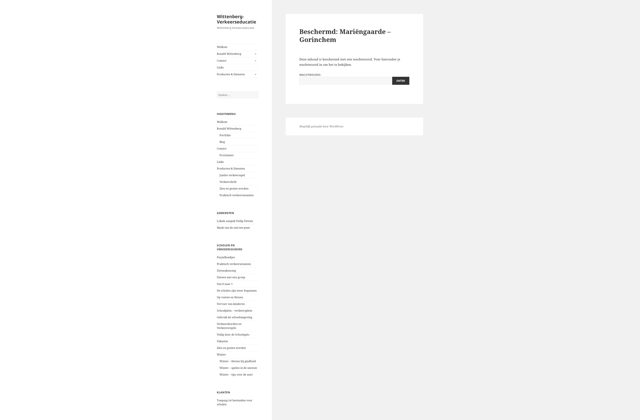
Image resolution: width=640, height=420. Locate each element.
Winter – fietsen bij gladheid (238, 361)
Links (220, 67)
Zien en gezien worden (234, 188)
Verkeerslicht (228, 182)
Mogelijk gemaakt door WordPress (321, 126)
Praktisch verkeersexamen (237, 195)
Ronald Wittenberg (229, 54)
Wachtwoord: (310, 75)
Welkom (222, 47)
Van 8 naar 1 (225, 284)
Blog (222, 142)
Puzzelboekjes (226, 257)
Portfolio (225, 135)
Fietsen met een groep (231, 277)
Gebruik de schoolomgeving (234, 317)
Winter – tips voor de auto (236, 374)
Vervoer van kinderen (231, 304)
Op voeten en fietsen (230, 297)
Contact (221, 60)
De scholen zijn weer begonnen (237, 290)
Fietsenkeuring (226, 270)
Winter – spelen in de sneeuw (238, 368)
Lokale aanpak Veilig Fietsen (235, 221)
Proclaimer (227, 155)
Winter (221, 354)
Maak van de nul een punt (233, 227)
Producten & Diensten (231, 74)
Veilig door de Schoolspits (233, 334)
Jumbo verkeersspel (232, 175)
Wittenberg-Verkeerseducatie (236, 19)
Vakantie (222, 341)
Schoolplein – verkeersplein (234, 310)
